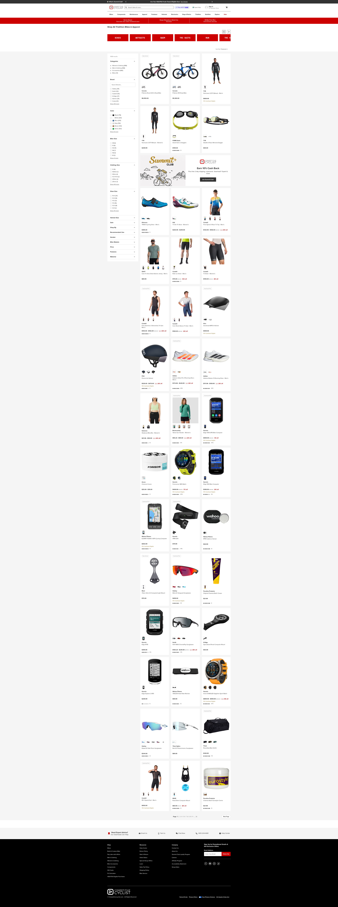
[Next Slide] (212, 1)
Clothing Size (115, 165)
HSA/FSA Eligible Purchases (116, 876)
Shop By (113, 227)
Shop (109, 845)
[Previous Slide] (126, 1)
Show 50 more (114, 104)
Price (112, 247)
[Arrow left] (224, 31)
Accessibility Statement (179, 864)
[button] (182, 7)
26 (196, 816)
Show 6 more (114, 132)
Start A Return (144, 854)
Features (113, 252)
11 (192, 816)
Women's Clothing (113, 861)
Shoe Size (113, 191)
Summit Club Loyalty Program (181, 854)
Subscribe (226, 854)
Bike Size (113, 139)
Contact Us (175, 848)
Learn (141, 864)
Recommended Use (117, 232)
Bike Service (143, 873)
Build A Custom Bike (113, 851)
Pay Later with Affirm (113, 854)
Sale (111, 222)
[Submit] (126, 7)
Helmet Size (114, 218)
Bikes (109, 848)
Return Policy (144, 851)
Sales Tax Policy (144, 867)
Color (112, 111)
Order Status (143, 857)
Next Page (226, 816)
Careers (174, 857)
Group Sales (175, 867)
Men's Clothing (112, 857)
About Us (175, 851)
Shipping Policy (144, 870)
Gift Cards (110, 870)
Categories (114, 61)
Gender (112, 237)
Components (111, 867)
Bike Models (114, 242)
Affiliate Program (177, 861)
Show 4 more (114, 158)
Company (175, 845)
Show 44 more (114, 184)
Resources (143, 845)
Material (113, 257)
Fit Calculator (111, 873)
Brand (112, 79)
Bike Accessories (112, 864)
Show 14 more (114, 211)
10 (191, 816)
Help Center (143, 848)
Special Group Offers (146, 861)
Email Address (208, 850)
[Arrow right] (229, 31)
